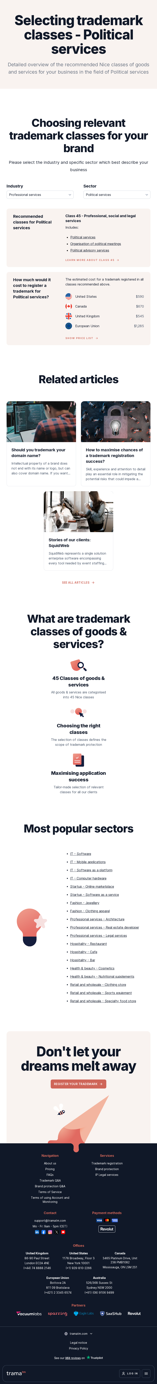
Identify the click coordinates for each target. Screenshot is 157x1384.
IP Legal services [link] (106, 1174)
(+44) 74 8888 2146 (37, 1268)
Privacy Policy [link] (78, 1348)
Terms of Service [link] (50, 1192)
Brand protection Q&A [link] (50, 1186)
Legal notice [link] (78, 1342)
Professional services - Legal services (98, 936)
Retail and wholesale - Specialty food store (103, 1001)
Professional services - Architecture (97, 919)
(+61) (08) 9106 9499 (99, 1292)
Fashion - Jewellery (84, 903)
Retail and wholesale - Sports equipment (101, 993)
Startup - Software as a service (94, 895)
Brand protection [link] (107, 1169)
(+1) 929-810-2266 (79, 1268)
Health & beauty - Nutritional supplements (102, 976)
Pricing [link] (50, 1169)
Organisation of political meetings (95, 244)
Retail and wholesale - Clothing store (98, 985)
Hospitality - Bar (82, 960)
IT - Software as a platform (91, 870)
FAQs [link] (50, 1174)
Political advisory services (89, 250)
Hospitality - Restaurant (88, 944)
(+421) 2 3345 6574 (58, 1292)
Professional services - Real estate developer (104, 927)
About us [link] (50, 1163)
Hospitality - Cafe (83, 952)
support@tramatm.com (50, 1220)
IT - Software (80, 854)
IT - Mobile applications (88, 862)
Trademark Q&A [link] (50, 1180)
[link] (41, 441)
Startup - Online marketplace (92, 886)
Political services (82, 237)
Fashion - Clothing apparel (90, 911)
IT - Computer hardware (88, 878)
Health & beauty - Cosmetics (92, 968)
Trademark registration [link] (107, 1163)
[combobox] (40, 194)
